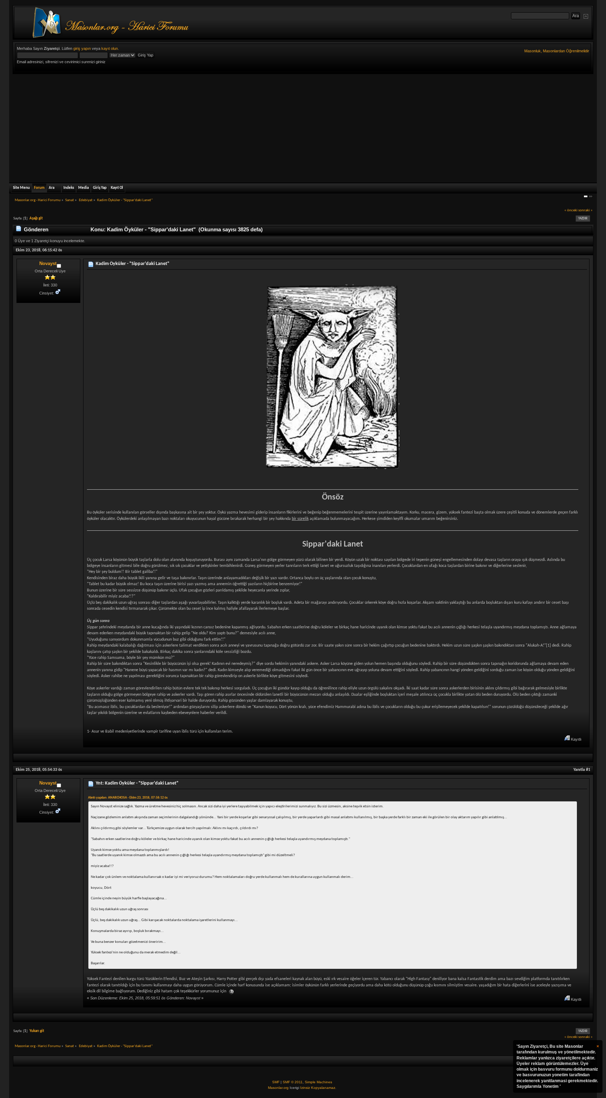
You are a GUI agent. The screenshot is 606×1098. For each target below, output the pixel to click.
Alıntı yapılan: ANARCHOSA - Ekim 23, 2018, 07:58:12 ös (128, 798)
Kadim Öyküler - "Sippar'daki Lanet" (132, 263)
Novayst (47, 263)
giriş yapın (82, 48)
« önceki (571, 210)
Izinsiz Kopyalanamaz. (318, 1088)
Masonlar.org (278, 1088)
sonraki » (585, 210)
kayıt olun (109, 48)
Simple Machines (318, 1082)
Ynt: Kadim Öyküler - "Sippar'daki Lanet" (137, 783)
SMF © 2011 (293, 1082)
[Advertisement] (303, 127)
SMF (276, 1082)
